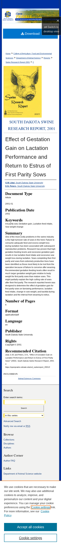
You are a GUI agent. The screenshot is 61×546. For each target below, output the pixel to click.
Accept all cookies (30, 527)
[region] (30, 513)
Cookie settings (40, 507)
